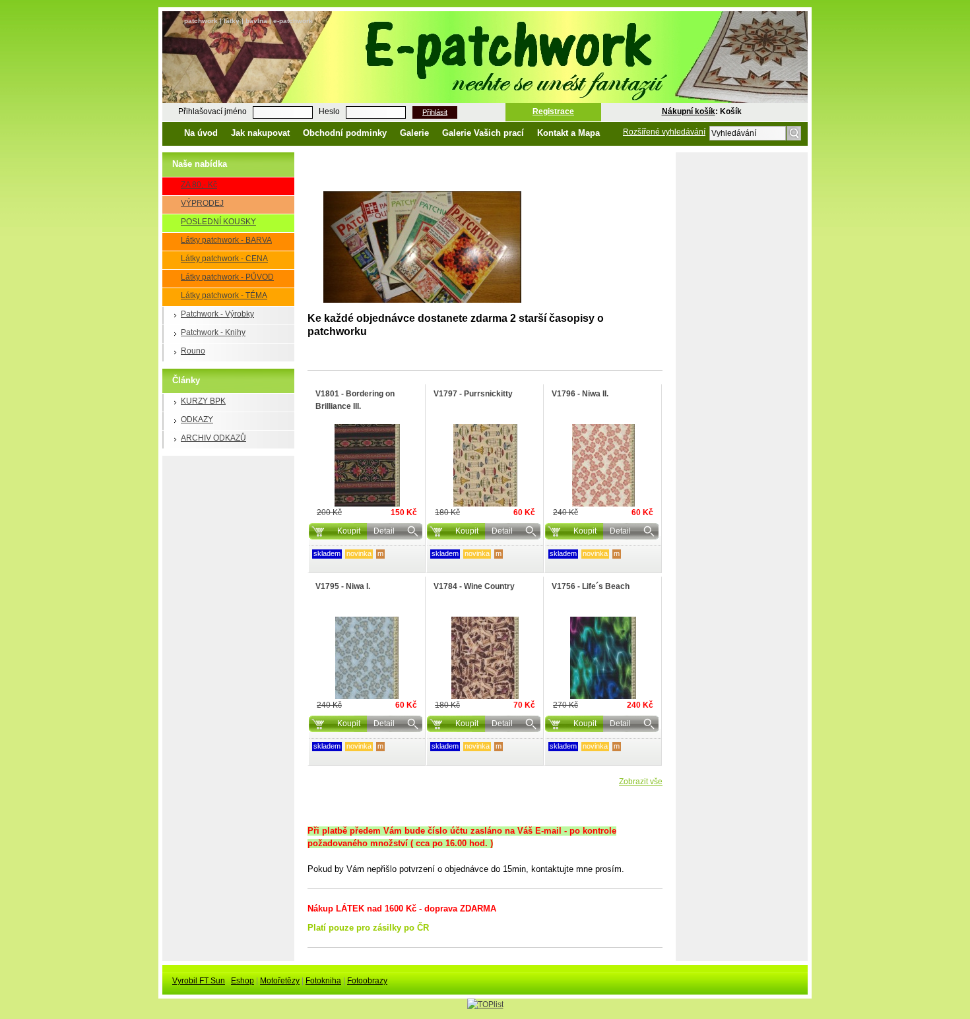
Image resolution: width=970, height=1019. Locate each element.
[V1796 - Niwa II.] (603, 465)
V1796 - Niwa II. (580, 393)
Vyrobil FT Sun (198, 980)
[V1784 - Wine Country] (485, 658)
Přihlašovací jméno (212, 111)
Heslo (329, 111)
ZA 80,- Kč (199, 184)
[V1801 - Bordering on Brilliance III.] (367, 465)
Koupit (348, 531)
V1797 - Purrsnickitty (473, 393)
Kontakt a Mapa (568, 133)
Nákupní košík (688, 111)
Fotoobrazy (367, 980)
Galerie (414, 133)
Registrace (553, 111)
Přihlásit (434, 112)
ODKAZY (197, 419)
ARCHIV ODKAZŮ (213, 438)
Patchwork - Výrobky (217, 314)
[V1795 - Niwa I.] (367, 658)
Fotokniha (323, 980)
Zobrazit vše (641, 781)
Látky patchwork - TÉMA (224, 295)
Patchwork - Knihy (213, 332)
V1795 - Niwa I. (342, 586)
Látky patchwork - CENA (224, 258)
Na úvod (201, 133)
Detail (384, 531)
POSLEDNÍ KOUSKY (218, 221)
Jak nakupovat (260, 133)
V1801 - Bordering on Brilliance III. (355, 400)
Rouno (193, 350)
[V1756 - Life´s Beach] (603, 658)
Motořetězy (280, 980)
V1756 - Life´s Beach (591, 586)
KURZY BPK (203, 401)
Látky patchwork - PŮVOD (227, 277)
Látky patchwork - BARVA (226, 240)
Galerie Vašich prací (483, 133)
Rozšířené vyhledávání (664, 132)
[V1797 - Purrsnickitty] (485, 465)
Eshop (242, 980)
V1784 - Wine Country (474, 586)
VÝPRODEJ (202, 203)
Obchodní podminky (345, 133)
